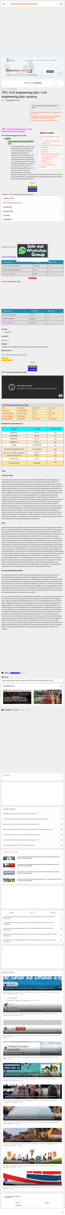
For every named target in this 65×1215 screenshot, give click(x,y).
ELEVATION (36, 408)
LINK (55, 432)
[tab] (32, 198)
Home (3, 89)
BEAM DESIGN (21, 416)
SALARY (45, 149)
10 (6, 1180)
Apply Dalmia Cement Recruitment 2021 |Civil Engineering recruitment (29, 988)
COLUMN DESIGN (22, 411)
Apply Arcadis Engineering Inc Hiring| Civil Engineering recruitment (28, 1118)
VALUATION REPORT (7, 413)
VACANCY (45, 152)
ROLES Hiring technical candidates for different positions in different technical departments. (50, 156)
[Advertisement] (32, 20)
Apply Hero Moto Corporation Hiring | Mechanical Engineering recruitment (31, 1032)
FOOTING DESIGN (22, 413)
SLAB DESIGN (21, 419)
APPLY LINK (5, 358)
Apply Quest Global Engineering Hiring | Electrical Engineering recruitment (31, 1097)
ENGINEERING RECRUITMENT (24, 4)
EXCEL (50, 411)
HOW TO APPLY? (47, 162)
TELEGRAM (32, 190)
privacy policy (18, 1205)
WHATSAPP (32, 366)
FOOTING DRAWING (7, 419)
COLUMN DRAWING (7, 416)
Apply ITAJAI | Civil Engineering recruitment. (20, 1183)
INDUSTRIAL (52, 413)
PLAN (3, 408)
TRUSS (50, 416)
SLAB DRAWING (53, 419)
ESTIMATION (21, 408)
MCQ (34, 411)
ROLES (45, 160)
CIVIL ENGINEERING (12, 89)
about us (18, 1202)
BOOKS (35, 413)
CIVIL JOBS (52, 408)
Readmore (21, 993)
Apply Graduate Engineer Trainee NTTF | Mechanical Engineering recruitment (32, 1075)
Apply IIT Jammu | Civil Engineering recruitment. (44, 120)
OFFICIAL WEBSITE (7, 360)
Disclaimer (47, 1202)
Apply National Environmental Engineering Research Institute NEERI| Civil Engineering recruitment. (45, 117)
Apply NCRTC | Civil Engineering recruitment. (20, 1140)
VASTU (35, 416)
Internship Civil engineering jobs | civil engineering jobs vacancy (27, 1162)
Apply (50, 266)
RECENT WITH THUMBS (10, 852)
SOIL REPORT (6, 411)
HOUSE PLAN (36, 419)
